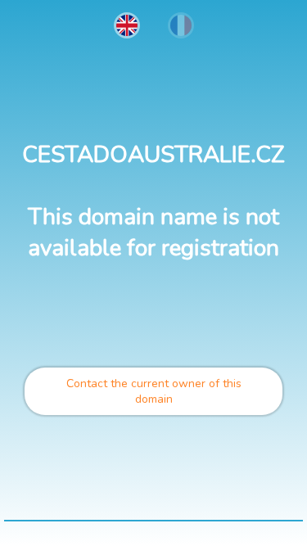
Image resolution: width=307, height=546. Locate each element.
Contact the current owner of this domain (154, 391)
